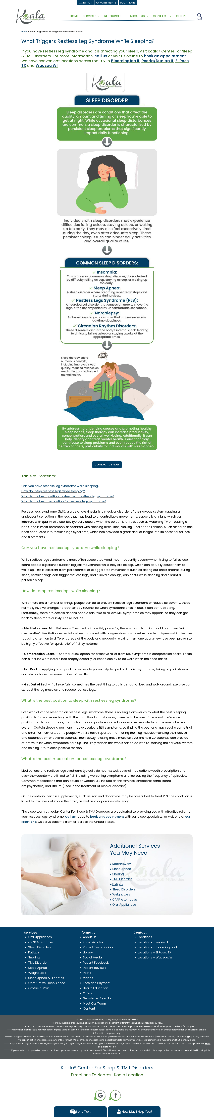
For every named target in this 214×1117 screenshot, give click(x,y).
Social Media (92, 957)
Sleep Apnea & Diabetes (46, 978)
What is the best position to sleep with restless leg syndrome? (67, 496)
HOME (74, 16)
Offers (87, 993)
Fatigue (33, 952)
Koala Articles (93, 942)
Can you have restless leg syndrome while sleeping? (60, 486)
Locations (145, 937)
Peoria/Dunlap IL (157, 60)
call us (100, 56)
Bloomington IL (125, 60)
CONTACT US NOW (107, 464)
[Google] (99, 1095)
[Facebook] (115, 1095)
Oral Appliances (40, 937)
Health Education (95, 988)
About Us (89, 937)
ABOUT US (137, 16)
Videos (88, 978)
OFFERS (181, 16)
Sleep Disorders (39, 947)
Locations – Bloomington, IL (158, 947)
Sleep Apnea (37, 968)
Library (88, 952)
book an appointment (165, 56)
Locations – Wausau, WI (155, 957)
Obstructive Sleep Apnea (46, 983)
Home (24, 31)
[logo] (31, 16)
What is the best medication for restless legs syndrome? (63, 501)
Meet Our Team (94, 1003)
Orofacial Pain (38, 988)
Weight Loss (37, 973)
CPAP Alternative (40, 942)
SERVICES (89, 16)
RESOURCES (113, 16)
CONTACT (160, 16)
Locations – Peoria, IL (153, 942)
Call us (70, 816)
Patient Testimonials (98, 947)
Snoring (34, 957)
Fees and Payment (97, 983)
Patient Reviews (94, 968)
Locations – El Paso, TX (154, 952)
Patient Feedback (96, 962)
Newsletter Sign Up (97, 998)
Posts (87, 973)
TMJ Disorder (38, 962)
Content (89, 1008)
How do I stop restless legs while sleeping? (53, 491)
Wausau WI (47, 65)
